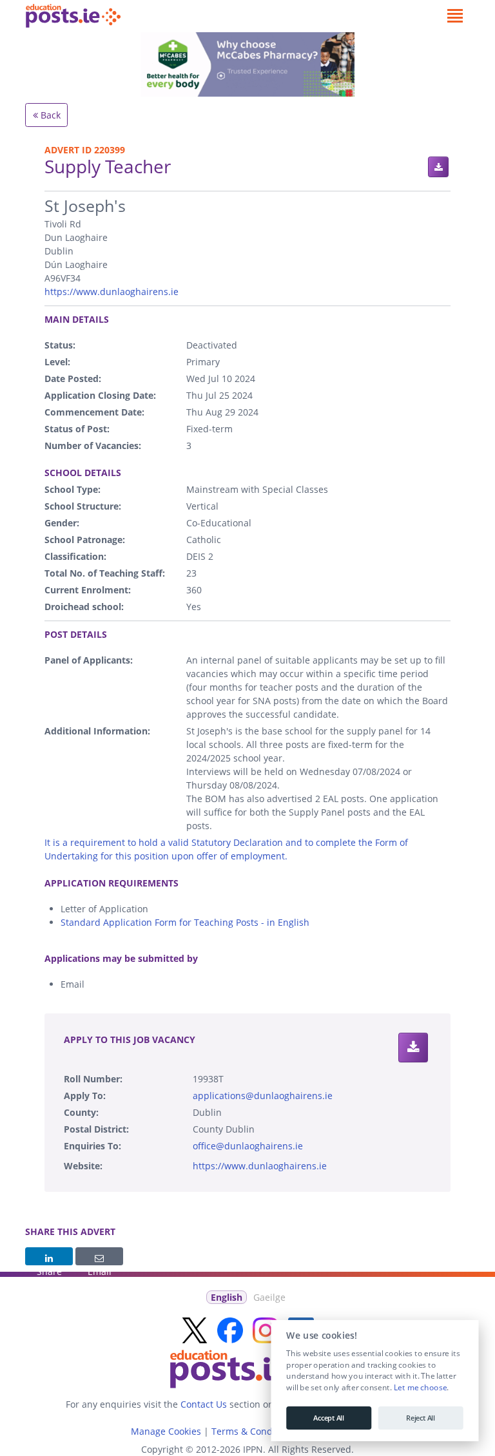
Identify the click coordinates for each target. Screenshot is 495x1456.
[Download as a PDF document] (438, 167)
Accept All (328, 1417)
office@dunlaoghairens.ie (248, 1146)
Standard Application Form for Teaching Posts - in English (185, 922)
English (226, 1297)
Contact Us (203, 1404)
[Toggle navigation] (455, 16)
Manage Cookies (166, 1431)
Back (49, 115)
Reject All (420, 1417)
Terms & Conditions (253, 1431)
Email (99, 1256)
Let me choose (420, 1388)
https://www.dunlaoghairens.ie (111, 291)
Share (49, 1256)
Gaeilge (269, 1297)
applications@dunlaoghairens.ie (263, 1095)
